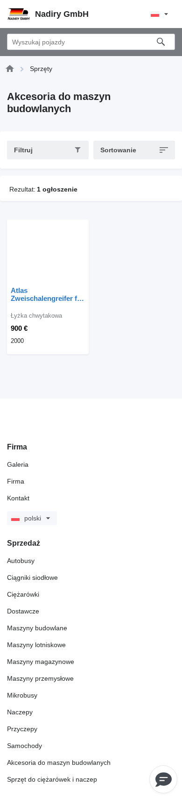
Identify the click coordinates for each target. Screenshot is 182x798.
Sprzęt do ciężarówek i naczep (52, 779)
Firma (15, 481)
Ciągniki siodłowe (32, 577)
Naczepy (20, 712)
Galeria (17, 464)
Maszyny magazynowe (40, 661)
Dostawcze (23, 611)
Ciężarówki (23, 594)
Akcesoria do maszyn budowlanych (59, 762)
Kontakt (18, 498)
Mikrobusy (22, 695)
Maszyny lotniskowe (36, 644)
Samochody (24, 745)
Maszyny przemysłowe (40, 678)
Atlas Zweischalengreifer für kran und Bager (47, 294)
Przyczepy (22, 729)
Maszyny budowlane (37, 628)
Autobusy (21, 560)
